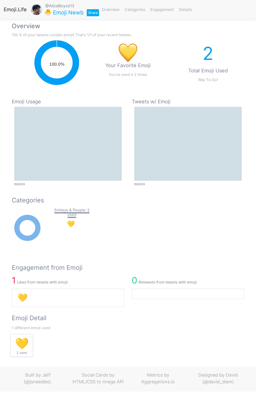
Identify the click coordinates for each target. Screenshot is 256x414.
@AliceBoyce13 (59, 5)
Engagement (162, 9)
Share (93, 12)
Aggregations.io (158, 381)
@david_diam (218, 381)
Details (185, 9)
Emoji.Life (15, 9)
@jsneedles (37, 381)
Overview (111, 9)
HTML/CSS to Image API (98, 381)
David (232, 375)
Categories (134, 9)
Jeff (46, 375)
